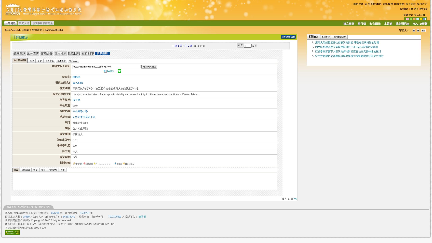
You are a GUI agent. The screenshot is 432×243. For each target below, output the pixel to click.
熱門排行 (32, 207)
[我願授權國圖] (102, 54)
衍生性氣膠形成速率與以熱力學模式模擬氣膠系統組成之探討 (349, 56)
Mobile (423, 8)
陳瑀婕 (76, 77)
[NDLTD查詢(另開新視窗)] (420, 24)
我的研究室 (44, 207)
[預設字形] (423, 30)
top (295, 198)
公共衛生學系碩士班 (84, 117)
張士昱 (76, 100)
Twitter (110, 71)
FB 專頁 (414, 8)
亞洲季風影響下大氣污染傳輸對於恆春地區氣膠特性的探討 (348, 51)
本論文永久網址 (61, 66)
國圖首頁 (399, 4)
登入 (416, 15)
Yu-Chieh (78, 83)
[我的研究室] (402, 24)
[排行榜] (362, 24)
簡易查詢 (11, 207)
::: (352, 4)
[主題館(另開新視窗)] (388, 24)
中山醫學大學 (80, 111)
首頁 (367, 4)
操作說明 (422, 4)
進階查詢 (22, 207)
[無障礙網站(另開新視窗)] (12, 234)
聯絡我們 (388, 4)
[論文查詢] (348, 24)
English (404, 8)
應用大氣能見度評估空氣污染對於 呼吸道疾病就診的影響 (347, 42)
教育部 (142, 216)
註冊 (423, 15)
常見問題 (411, 4)
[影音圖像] (375, 24)
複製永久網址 (149, 66)
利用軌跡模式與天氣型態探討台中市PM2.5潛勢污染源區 (346, 47)
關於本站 (376, 4)
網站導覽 (358, 4)
